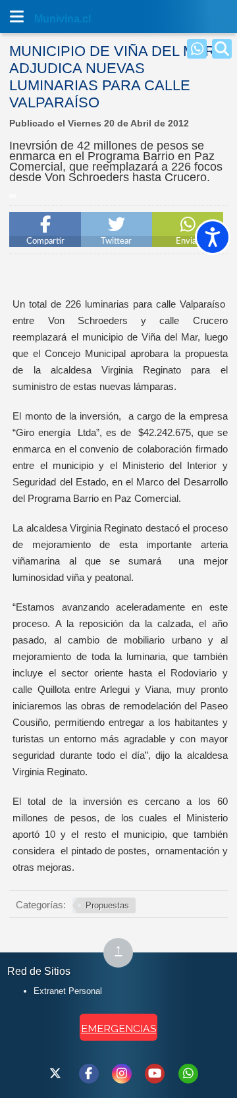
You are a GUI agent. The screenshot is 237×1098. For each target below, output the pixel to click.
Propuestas (107, 905)
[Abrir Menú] (16, 16)
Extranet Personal (68, 991)
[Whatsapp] (197, 49)
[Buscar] (222, 49)
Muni (47, 18)
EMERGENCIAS (118, 1028)
